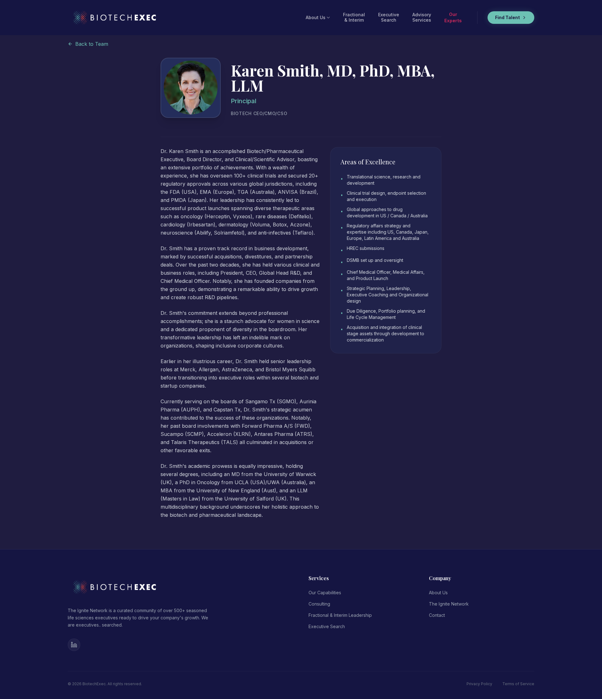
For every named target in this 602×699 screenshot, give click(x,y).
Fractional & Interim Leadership (340, 615)
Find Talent (507, 17)
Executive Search (327, 626)
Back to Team (91, 44)
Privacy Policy (479, 683)
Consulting (319, 603)
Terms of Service (518, 683)
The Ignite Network (449, 603)
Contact (437, 615)
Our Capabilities (325, 592)
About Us (315, 17)
